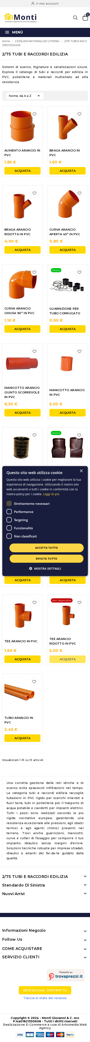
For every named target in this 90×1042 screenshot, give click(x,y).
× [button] (80, 470)
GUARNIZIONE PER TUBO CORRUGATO (64, 311)
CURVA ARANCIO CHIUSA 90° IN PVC (19, 311)
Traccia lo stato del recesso (45, 998)
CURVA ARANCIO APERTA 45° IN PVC (64, 232)
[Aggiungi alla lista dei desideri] (34, 114)
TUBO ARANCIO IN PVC (18, 720)
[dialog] (45, 521)
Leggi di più (51, 494)
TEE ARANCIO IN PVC (20, 641)
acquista (23, 171)
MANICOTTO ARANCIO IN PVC (67, 392)
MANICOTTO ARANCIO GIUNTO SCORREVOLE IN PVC (22, 392)
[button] (45, 568)
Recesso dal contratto (45, 990)
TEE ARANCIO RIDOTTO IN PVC (62, 641)
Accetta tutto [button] (46, 548)
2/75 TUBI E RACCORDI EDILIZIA (35, 876)
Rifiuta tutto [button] (46, 558)
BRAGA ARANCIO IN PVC (64, 153)
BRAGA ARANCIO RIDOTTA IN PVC (17, 232)
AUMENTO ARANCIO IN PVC (22, 153)
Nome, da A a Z (25, 95)
